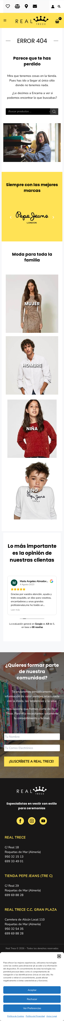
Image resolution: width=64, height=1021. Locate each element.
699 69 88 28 (14, 895)
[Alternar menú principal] (6, 20)
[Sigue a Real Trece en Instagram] (32, 823)
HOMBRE (32, 365)
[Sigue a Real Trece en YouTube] (43, 823)
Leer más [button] (15, 609)
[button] (59, 956)
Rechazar (32, 999)
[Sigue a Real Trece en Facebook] (20, 823)
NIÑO (32, 490)
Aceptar (32, 990)
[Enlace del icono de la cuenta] (52, 6)
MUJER (32, 304)
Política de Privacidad (35, 1016)
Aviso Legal (51, 1016)
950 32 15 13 (14, 857)
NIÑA (32, 429)
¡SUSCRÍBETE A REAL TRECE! (31, 761)
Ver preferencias (32, 1008)
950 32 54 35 (14, 929)
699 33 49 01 (14, 861)
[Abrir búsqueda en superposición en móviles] (32, 111)
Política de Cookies (15, 1016)
